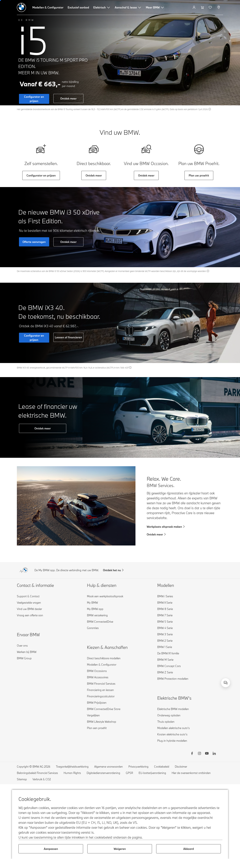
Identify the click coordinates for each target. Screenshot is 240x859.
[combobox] (225, 682)
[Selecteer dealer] (219, 7)
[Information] (210, 109)
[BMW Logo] (21, 7)
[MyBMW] (194, 7)
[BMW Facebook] (192, 753)
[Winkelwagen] (202, 7)
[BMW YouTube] (206, 753)
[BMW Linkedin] (214, 753)
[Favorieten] (210, 7)
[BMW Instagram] (199, 753)
